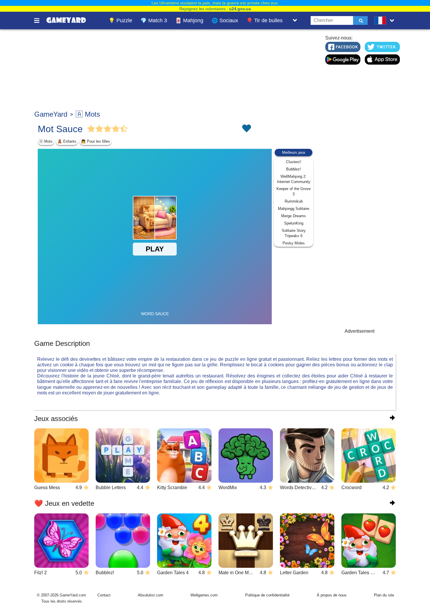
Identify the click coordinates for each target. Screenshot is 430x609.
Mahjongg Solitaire (293, 208)
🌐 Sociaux (224, 20)
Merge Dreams (293, 216)
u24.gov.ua (240, 8)
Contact (104, 595)
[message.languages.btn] (385, 20)
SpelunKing (293, 223)
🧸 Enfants (66, 141)
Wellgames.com (204, 595)
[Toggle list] (295, 20)
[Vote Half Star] (124, 129)
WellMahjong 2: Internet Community (293, 179)
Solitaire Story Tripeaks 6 (294, 233)
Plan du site (384, 595)
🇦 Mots (88, 114)
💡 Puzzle (120, 20)
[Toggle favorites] (246, 129)
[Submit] (360, 20)
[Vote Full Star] (91, 129)
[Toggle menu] (40, 20)
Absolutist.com (150, 595)
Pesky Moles (294, 243)
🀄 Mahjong (189, 20)
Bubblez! (293, 169)
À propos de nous (332, 595)
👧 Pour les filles (95, 141)
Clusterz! (293, 162)
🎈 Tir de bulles (264, 20)
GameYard (50, 114)
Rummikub (294, 201)
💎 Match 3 (153, 20)
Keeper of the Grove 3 (293, 191)
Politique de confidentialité (267, 595)
